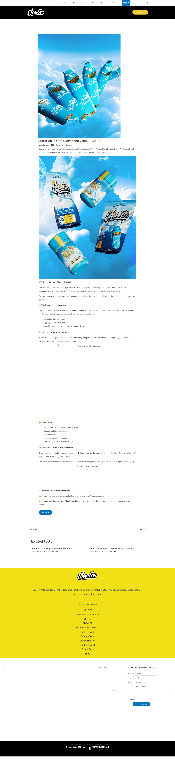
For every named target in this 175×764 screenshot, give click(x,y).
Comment (131, 700)
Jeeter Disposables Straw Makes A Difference (111, 548)
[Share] (17, 758)
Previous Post (32, 529)
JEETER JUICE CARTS (87, 614)
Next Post (143, 529)
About (75, 3)
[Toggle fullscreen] (10, 758)
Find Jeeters (114, 3)
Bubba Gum (88, 649)
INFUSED (87, 610)
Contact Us (85, 3)
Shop (66, 3)
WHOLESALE (87, 631)
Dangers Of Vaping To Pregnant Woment (51, 548)
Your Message (141, 686)
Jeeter (58, 145)
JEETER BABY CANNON (87, 627)
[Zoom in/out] (3, 758)
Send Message (141, 704)
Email (131, 678)
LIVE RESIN (87, 618)
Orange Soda (87, 636)
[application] (69, 2)
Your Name (131, 673)
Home (59, 3)
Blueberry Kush (87, 644)
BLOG (53, 145)
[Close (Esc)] (23, 758)
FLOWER (87, 623)
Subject (131, 682)
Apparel (94, 3)
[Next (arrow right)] (10, 762)
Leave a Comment (44, 145)
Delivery (104, 3)
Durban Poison (87, 640)
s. (45, 504)
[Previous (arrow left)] (3, 762)
